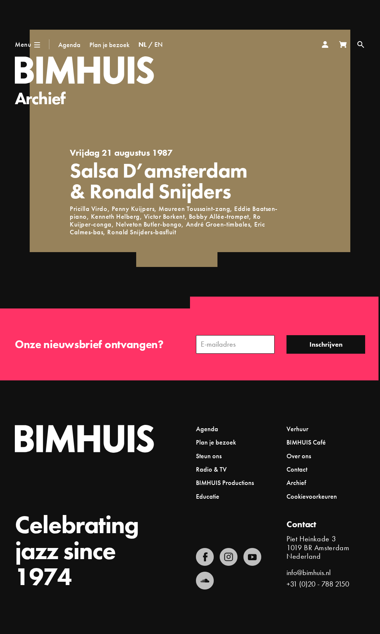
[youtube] (252, 557)
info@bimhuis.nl (308, 572)
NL (142, 44)
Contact (296, 469)
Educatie (207, 496)
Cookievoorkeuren (311, 496)
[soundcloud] (205, 581)
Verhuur (297, 429)
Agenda (69, 44)
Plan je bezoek (109, 44)
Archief (40, 98)
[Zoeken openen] (360, 44)
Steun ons (209, 456)
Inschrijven (326, 344)
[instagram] (229, 557)
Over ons (298, 456)
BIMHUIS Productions (225, 482)
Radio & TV (211, 469)
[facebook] (205, 557)
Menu (23, 44)
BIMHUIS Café (306, 442)
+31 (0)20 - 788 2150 (317, 584)
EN (158, 44)
